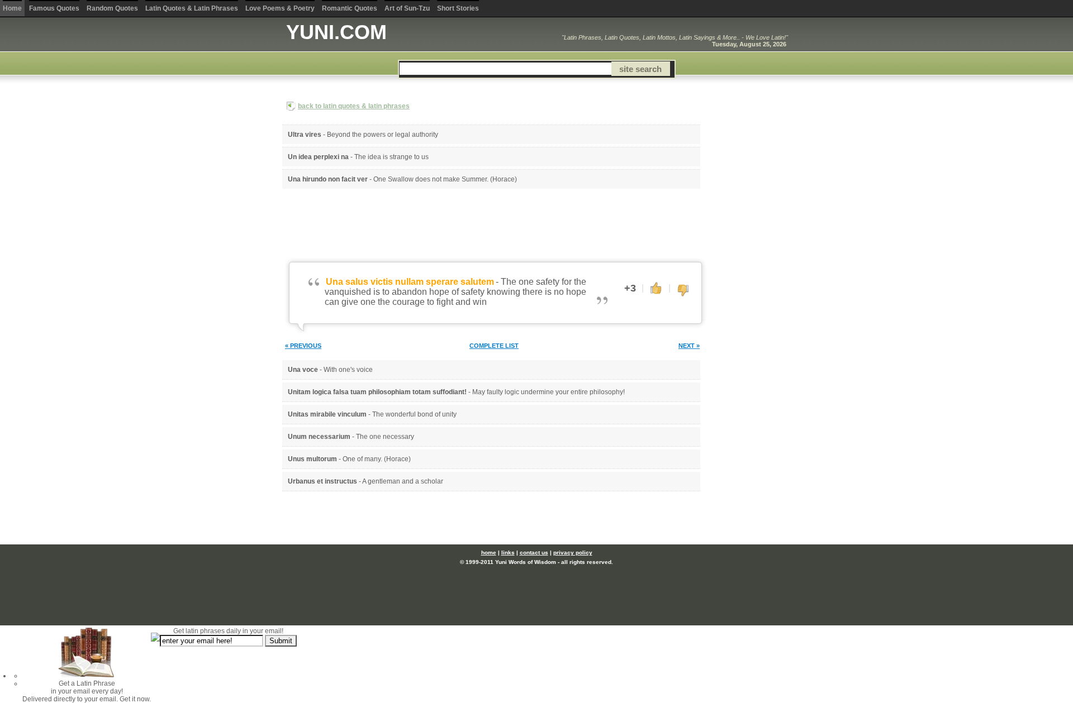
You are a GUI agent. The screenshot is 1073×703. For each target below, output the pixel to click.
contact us (534, 552)
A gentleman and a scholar (402, 481)
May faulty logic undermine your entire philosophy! (548, 392)
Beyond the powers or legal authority (382, 134)
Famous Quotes (54, 8)
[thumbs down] (683, 291)
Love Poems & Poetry (280, 8)
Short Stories (458, 8)
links (508, 552)
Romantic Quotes (349, 8)
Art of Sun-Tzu (407, 8)
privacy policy (572, 552)
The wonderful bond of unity (414, 414)
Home (12, 8)
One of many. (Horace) (377, 459)
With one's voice (348, 370)
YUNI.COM (336, 32)
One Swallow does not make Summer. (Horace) (445, 179)
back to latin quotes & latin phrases (354, 106)
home (488, 552)
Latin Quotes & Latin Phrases (191, 8)
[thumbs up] (656, 287)
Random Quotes (112, 8)
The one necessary (385, 437)
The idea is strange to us (391, 157)
